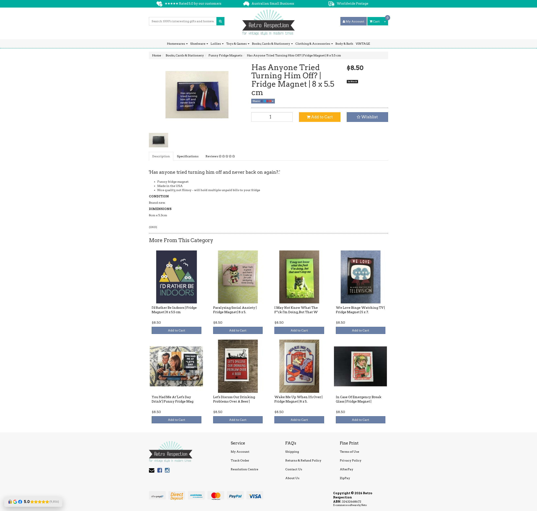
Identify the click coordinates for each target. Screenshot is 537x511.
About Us (292, 478)
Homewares (176, 43)
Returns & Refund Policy (303, 460)
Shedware (198, 43)
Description (161, 156)
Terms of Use (349, 451)
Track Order (240, 460)
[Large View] (158, 140)
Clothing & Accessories (313, 43)
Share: (257, 101)
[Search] (220, 21)
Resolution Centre (244, 469)
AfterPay (346, 469)
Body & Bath (344, 43)
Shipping (292, 451)
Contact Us (293, 469)
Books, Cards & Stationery (271, 43)
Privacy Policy (350, 460)
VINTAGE (363, 43)
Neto (364, 505)
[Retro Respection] (268, 21)
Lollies (216, 43)
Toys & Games (236, 43)
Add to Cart (321, 117)
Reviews (212, 156)
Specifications (187, 156)
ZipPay (345, 478)
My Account (240, 451)
